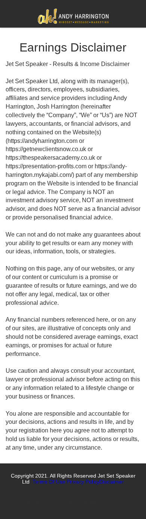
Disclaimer (111, 482)
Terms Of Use (49, 482)
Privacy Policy (83, 482)
